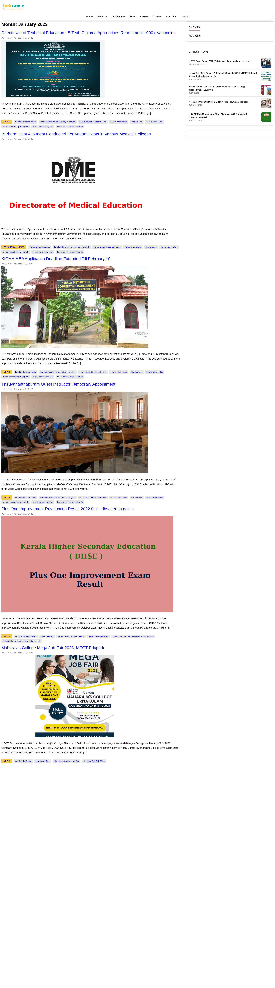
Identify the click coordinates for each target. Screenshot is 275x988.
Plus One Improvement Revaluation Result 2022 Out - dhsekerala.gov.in (67, 509)
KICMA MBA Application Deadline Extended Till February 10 (55, 258)
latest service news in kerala (70, 126)
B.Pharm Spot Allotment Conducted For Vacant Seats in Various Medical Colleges (76, 134)
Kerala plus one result (98, 636)
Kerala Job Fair (43, 761)
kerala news (136, 122)
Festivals (102, 16)
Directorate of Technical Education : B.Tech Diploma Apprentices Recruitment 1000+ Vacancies (88, 32)
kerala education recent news (92, 122)
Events (89, 16)
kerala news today (154, 122)
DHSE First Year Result (25, 636)
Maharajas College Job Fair (66, 761)
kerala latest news (118, 122)
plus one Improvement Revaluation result (21, 641)
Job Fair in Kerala (23, 761)
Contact (185, 16)
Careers (157, 16)
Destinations (118, 16)
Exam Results (47, 636)
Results (144, 16)
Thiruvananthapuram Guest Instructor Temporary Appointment (58, 384)
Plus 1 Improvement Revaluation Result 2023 (133, 636)
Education (171, 16)
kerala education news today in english (57, 122)
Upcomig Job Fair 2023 (94, 761)
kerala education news (25, 122)
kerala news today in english (16, 126)
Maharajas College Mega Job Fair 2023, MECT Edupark (52, 647)
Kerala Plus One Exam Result (71, 636)
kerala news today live (43, 126)
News (133, 16)
